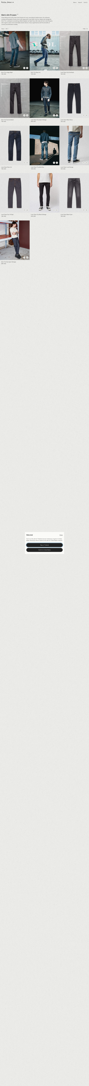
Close (61, 535)
